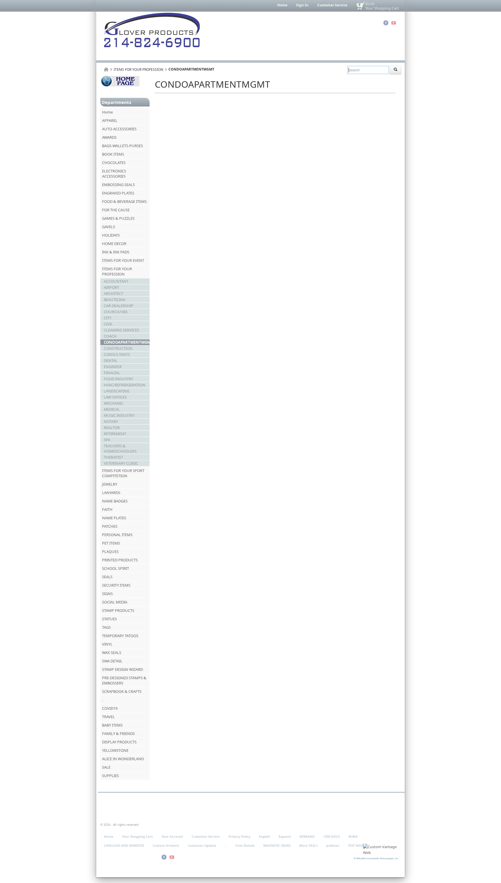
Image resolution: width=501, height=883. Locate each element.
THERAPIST (113, 457)
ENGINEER (113, 366)
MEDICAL (112, 409)
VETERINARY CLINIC (121, 463)
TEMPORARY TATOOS (120, 635)
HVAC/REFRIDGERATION (124, 385)
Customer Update (202, 845)
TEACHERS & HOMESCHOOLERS (120, 448)
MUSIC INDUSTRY (119, 415)
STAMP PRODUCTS (118, 610)
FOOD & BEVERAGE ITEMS (124, 201)
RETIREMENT (115, 433)
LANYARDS (111, 492)
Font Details (245, 845)
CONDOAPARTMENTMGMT (127, 342)
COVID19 (109, 708)
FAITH (107, 509)
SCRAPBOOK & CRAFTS (121, 691)
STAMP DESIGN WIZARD (122, 669)
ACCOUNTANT (116, 281)
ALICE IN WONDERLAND (123, 758)
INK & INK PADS (115, 252)
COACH (110, 336)
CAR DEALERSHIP (118, 305)
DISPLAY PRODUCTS (119, 742)
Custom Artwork (166, 845)
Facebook (385, 23)
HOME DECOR (114, 243)
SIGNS (107, 593)
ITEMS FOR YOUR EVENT (123, 260)
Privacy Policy (239, 836)
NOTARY (111, 421)
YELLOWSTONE (115, 750)
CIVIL (108, 324)
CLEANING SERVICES (121, 330)
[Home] (106, 69)
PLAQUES (110, 551)
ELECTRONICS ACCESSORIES (114, 173)
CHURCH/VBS (116, 311)
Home (282, 5)
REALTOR (112, 427)
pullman (332, 845)
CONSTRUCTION (118, 348)
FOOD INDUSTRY (118, 378)
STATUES (109, 618)
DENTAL (110, 360)
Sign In (302, 5)
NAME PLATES (114, 517)
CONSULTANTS (117, 354)
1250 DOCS (331, 836)
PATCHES (109, 526)
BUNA (353, 836)
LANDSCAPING (116, 391)
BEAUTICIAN (114, 299)
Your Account (172, 836)
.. (226, 845)
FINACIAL (112, 372)
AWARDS (109, 137)
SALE (106, 767)
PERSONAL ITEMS (117, 534)
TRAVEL (108, 716)
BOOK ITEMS (113, 154)
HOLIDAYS (111, 235)
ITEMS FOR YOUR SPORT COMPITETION (123, 473)
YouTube (393, 23)
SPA (107, 439)
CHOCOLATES (114, 162)
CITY (107, 317)
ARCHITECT (113, 293)
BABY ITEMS (112, 725)
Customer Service (332, 5)
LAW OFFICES (115, 397)
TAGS (106, 627)
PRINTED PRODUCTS (120, 560)
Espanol (285, 836)
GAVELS (108, 226)
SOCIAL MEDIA (114, 602)
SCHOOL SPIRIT (115, 568)
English (264, 836)
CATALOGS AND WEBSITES (124, 845)
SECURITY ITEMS (116, 585)
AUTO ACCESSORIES (119, 128)
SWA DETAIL (112, 661)
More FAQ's (308, 845)
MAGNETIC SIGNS (277, 845)
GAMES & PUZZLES (118, 218)
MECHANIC (113, 403)
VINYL (107, 644)
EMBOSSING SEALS (118, 184)
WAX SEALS (111, 652)
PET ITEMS (111, 543)
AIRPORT (111, 287)
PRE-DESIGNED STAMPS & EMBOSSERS (124, 680)
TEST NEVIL (356, 845)
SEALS (107, 576)
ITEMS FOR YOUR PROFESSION (138, 69)
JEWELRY (109, 484)
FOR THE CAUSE (116, 209)
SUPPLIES (110, 775)
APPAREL (109, 120)
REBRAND (307, 836)
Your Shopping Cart (382, 8)
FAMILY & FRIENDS (118, 733)
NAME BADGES (115, 501)
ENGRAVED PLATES (118, 193)
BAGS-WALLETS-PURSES (122, 145)
